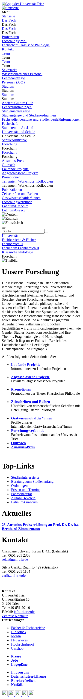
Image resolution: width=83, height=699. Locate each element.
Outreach (8, 165)
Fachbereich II (12, 244)
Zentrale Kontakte (15, 616)
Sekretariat (9, 70)
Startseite (8, 16)
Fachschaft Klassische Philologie (26, 45)
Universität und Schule (18, 132)
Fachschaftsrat (21, 494)
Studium (8, 86)
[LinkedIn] (31, 695)
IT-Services (19, 640)
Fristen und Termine (25, 490)
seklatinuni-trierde (15, 559)
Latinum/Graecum (15, 206)
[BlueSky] (12, 695)
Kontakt (8, 49)
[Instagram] (25, 695)
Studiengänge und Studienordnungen (29, 115)
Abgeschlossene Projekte (20, 173)
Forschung (9, 144)
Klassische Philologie (17, 252)
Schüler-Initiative (14, 140)
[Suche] (4, 228)
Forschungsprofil (14, 41)
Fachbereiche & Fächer (19, 240)
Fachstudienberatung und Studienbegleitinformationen (41, 119)
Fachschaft (10, 123)
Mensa (16, 636)
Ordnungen (19, 486)
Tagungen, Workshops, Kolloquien (27, 181)
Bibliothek (18, 632)
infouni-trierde (24, 612)
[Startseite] (23, 4)
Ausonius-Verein (23, 498)
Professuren (10, 37)
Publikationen (12, 189)
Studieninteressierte (16, 111)
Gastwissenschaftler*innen (21, 198)
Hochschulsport (22, 644)
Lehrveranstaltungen (17, 107)
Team (6, 53)
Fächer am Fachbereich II (20, 248)
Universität (10, 236)
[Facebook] (5, 695)
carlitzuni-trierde (14, 575)
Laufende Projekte (15, 169)
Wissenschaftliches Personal (22, 74)
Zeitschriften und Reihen (20, 194)
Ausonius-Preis (13, 161)
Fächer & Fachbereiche (28, 628)
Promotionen (11, 177)
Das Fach (9, 20)
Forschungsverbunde (17, 202)
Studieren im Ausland (17, 128)
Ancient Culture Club (17, 103)
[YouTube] (18, 695)
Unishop (17, 648)
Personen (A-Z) (13, 82)
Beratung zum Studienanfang (32, 481)
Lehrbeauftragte (13, 78)
